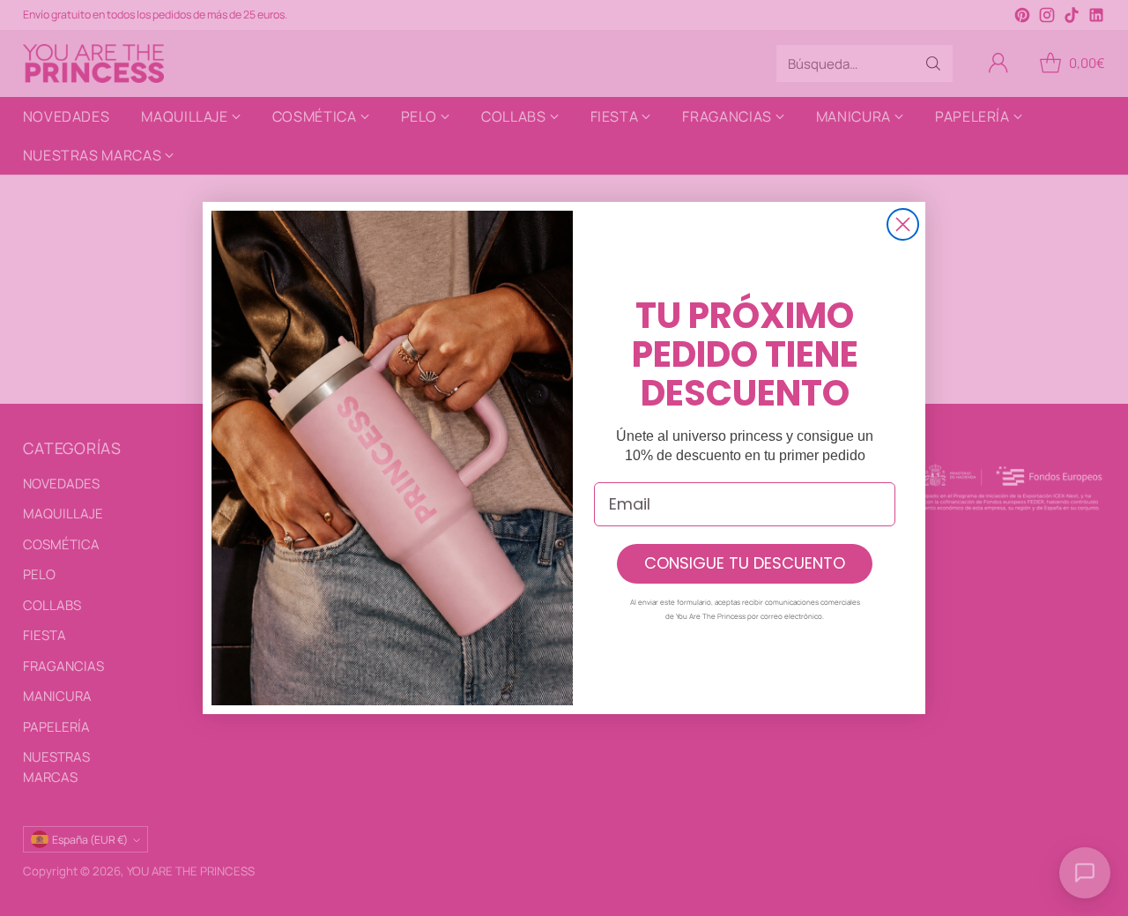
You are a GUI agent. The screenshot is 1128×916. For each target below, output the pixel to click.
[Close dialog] (902, 224)
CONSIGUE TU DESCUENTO (744, 563)
